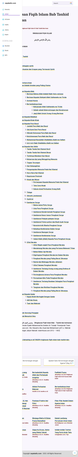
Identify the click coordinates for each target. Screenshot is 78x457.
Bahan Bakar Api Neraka (42, 252)
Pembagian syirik (26, 66)
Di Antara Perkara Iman (23, 83)
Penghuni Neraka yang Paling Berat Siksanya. (50, 291)
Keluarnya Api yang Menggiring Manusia (42, 159)
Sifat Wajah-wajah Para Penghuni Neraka (49, 245)
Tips (67, 434)
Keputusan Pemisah (34, 176)
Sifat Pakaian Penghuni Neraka (45, 265)
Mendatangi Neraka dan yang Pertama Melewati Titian (54, 248)
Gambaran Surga (33, 202)
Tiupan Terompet (33, 163)
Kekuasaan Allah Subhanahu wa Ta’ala (47, 107)
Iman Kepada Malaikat (28, 117)
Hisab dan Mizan (33, 180)
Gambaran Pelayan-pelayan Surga (46, 219)
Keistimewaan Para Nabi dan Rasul (40, 136)
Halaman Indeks (23, 423)
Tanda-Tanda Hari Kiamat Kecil (38, 149)
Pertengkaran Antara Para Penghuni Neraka (50, 275)
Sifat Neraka (32, 242)
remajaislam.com (60, 434)
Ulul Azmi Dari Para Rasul (36, 130)
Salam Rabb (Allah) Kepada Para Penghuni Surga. (52, 239)
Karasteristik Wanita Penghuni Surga (47, 225)
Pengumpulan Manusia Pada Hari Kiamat (42, 169)
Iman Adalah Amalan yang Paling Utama (35, 85)
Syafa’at (30, 199)
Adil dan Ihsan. (32, 300)
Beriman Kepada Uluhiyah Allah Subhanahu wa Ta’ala (46, 97)
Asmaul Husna (32, 101)
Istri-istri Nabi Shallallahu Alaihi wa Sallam (43, 143)
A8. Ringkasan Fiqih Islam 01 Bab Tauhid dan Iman (33, 28)
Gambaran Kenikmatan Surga (44, 236)
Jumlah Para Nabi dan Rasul (37, 126)
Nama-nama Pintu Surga (42, 205)
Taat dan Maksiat (33, 303)
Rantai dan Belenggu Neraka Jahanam (47, 262)
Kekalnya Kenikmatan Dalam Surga (46, 229)
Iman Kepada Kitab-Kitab (29, 120)
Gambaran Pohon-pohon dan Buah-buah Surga (51, 222)
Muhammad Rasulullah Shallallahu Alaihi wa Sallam (46, 140)
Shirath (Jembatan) (34, 196)
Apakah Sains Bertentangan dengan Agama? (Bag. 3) (61, 362)
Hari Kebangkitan (33, 166)
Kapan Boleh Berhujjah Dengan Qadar (41, 297)
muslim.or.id (36, 391)
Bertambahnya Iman (34, 104)
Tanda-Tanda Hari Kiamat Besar (39, 152)
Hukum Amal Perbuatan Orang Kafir (47, 189)
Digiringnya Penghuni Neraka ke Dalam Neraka (51, 255)
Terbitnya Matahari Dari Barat (38, 156)
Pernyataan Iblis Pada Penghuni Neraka (48, 278)
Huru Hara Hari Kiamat (35, 173)
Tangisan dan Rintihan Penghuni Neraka (48, 287)
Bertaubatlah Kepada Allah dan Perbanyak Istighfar (40, 375)
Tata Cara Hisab (39, 186)
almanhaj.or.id (36, 380)
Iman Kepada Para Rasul (29, 124)
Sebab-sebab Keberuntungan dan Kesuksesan (50, 110)
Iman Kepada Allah (27, 91)
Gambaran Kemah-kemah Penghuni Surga (49, 212)
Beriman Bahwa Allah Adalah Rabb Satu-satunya (45, 94)
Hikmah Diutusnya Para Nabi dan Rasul (41, 133)
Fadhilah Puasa (60, 372)
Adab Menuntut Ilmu (28, 316)
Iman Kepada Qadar (27, 294)
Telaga (29, 192)
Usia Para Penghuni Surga (43, 208)
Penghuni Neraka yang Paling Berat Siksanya (50, 258)
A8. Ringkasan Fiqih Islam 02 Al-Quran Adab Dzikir (63, 376)
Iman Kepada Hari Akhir (29, 147)
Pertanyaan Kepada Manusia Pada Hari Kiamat (51, 182)
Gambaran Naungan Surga (43, 232)
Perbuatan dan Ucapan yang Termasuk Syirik (37, 69)
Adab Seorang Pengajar (29, 313)
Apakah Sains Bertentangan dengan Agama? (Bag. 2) (24, 362)
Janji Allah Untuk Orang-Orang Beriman (48, 113)
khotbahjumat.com (60, 423)
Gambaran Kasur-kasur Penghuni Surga (48, 215)
